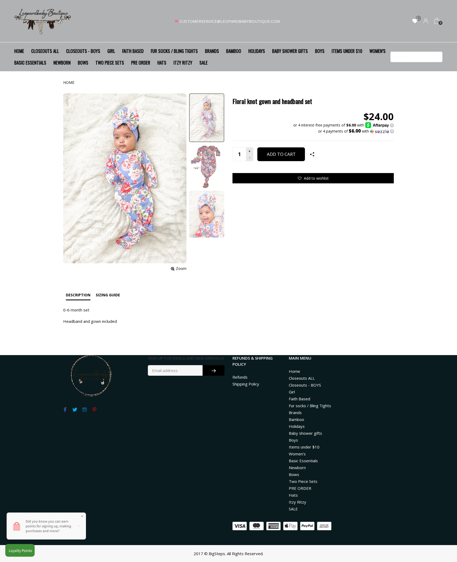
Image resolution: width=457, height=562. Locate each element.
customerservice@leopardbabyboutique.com (230, 21)
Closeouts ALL (45, 51)
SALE (203, 62)
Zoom (181, 268)
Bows (83, 62)
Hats (161, 62)
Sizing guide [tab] (108, 294)
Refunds (240, 377)
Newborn (62, 62)
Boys (320, 51)
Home (19, 51)
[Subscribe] (214, 370)
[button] (343, 131)
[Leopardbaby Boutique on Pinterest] (94, 410)
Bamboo (233, 51)
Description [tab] (78, 294)
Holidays (256, 51)
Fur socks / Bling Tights (174, 51)
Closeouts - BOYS (83, 51)
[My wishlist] (415, 21)
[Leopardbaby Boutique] (43, 21)
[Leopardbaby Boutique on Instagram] (84, 410)
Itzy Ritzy (182, 62)
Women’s (377, 51)
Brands (212, 51)
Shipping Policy (245, 384)
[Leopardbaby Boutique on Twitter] (74, 410)
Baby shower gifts (290, 51)
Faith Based (133, 51)
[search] (416, 57)
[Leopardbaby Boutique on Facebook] (65, 410)
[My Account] (426, 21)
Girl (111, 51)
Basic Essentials (30, 62)
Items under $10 (347, 51)
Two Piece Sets (109, 62)
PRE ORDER (140, 62)
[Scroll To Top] (442, 527)
